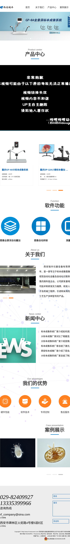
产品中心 (52, 7)
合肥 (63, 536)
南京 (54, 536)
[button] (24, 38)
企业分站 (61, 534)
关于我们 (39, 7)
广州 (57, 536)
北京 (51, 536)
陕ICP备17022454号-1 (26, 534)
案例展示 (64, 7)
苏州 (60, 536)
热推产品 (36, 536)
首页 (27, 7)
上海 (48, 536)
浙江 (66, 536)
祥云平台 (43, 534)
